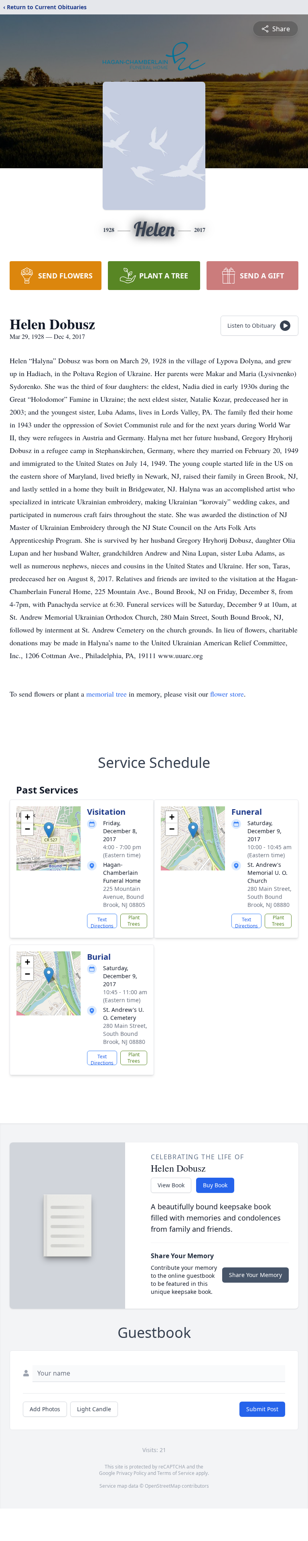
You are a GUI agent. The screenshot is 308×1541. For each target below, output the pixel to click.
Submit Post (262, 1409)
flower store (227, 694)
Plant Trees (134, 920)
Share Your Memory (255, 1275)
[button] (49, 830)
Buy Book (215, 1185)
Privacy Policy (131, 1473)
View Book (171, 1185)
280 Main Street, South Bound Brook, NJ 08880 (269, 896)
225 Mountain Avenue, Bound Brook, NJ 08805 (124, 896)
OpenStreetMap (162, 1486)
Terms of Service (176, 1473)
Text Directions (102, 922)
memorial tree (106, 694)
